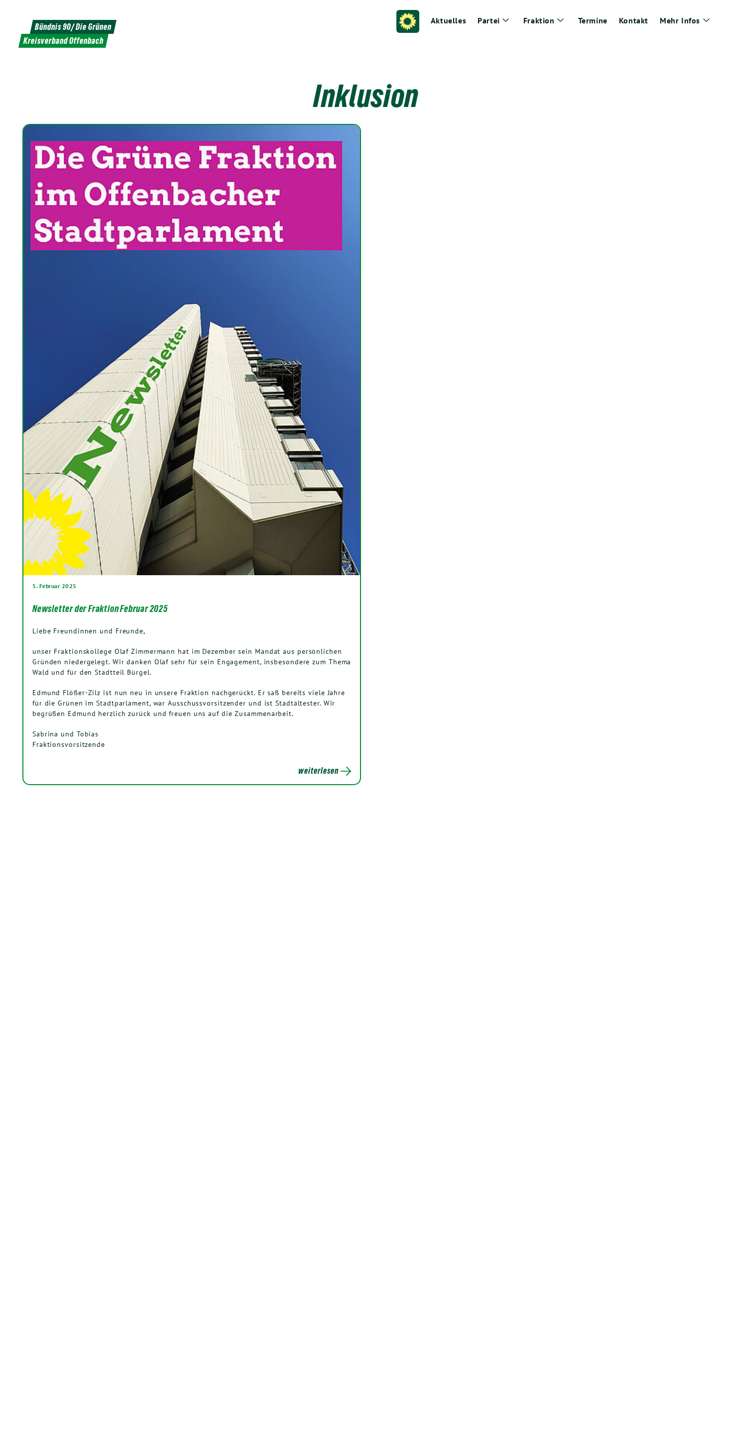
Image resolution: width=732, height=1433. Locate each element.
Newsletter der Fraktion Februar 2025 (100, 608)
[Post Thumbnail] (191, 349)
